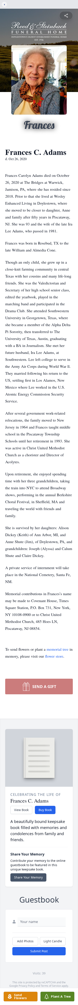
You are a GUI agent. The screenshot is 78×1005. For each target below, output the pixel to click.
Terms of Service (51, 986)
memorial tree (57, 649)
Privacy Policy (27, 986)
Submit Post (39, 951)
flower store (54, 656)
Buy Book (45, 810)
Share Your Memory (28, 877)
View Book (21, 810)
